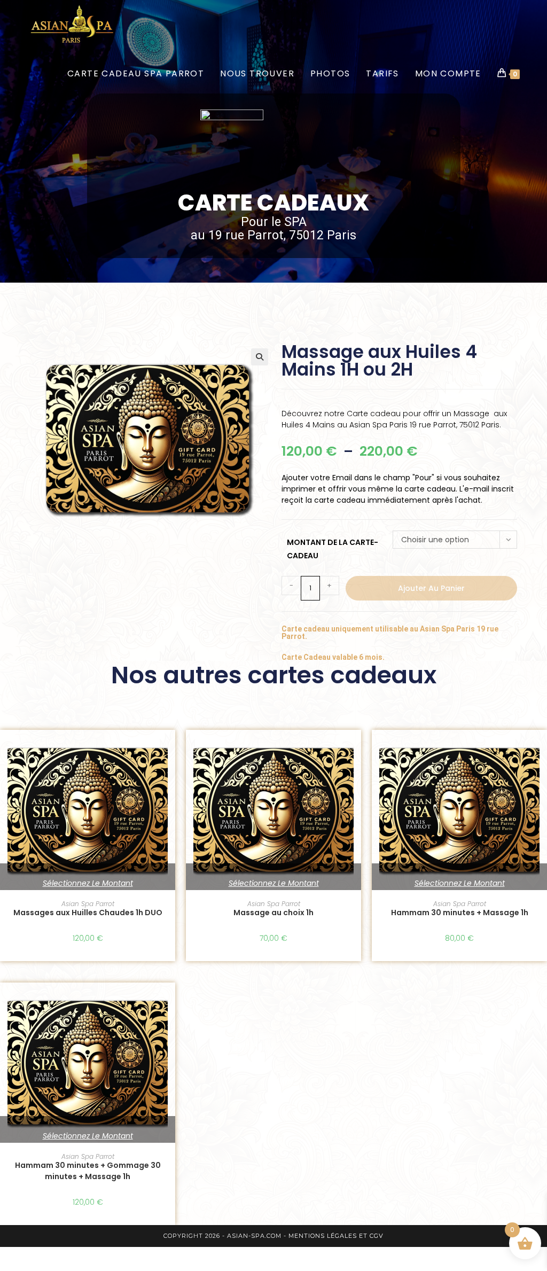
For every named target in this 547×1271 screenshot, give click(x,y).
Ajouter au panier (431, 588)
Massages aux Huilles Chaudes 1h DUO (87, 912)
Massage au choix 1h (273, 912)
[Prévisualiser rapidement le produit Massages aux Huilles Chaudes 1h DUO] (170, 748)
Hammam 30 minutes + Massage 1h (459, 912)
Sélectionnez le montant (88, 883)
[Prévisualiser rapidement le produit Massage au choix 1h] (355, 748)
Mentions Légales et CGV (336, 1235)
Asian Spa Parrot (87, 903)
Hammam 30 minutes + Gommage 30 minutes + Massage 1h (88, 1171)
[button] (259, 356)
